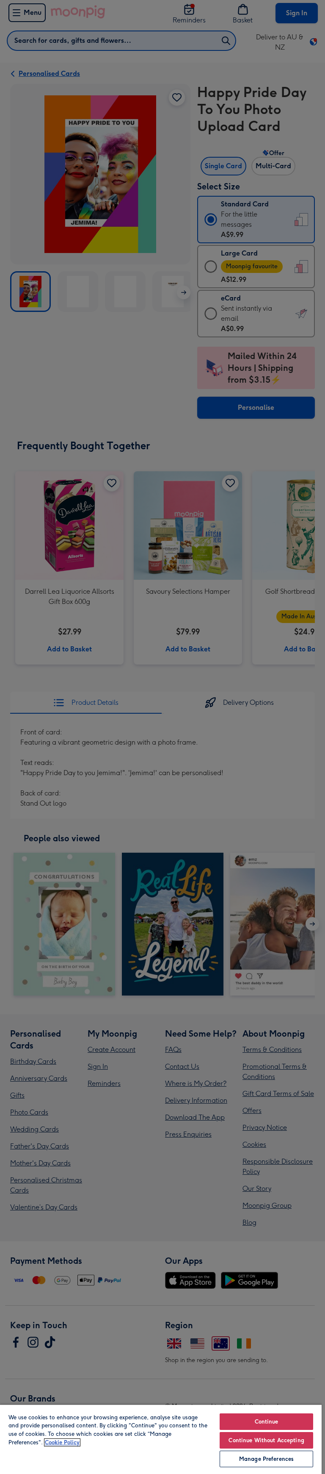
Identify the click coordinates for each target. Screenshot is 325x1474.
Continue (266, 1421)
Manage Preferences (266, 1459)
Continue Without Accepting (266, 1440)
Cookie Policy (62, 1442)
